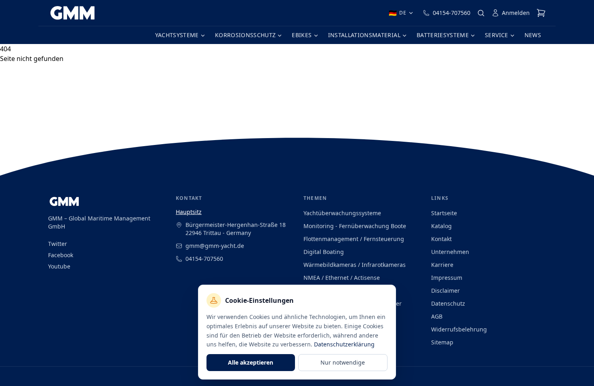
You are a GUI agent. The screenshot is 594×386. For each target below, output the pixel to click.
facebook (60, 255)
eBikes (302, 35)
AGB (436, 316)
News (532, 35)
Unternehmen (450, 252)
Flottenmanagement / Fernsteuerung (353, 239)
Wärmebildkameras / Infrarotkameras (354, 265)
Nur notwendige (342, 362)
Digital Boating (323, 252)
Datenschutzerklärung (344, 344)
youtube (59, 266)
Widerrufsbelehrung (459, 329)
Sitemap (442, 342)
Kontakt (441, 239)
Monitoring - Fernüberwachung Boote (354, 226)
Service (496, 35)
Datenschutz (448, 303)
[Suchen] (481, 13)
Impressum (446, 277)
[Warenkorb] (541, 13)
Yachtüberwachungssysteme (342, 213)
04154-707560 (451, 13)
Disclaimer (445, 290)
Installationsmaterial (364, 35)
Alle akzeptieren (250, 362)
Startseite (444, 213)
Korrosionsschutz (245, 35)
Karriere (442, 265)
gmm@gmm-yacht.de (214, 246)
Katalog (441, 226)
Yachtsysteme (177, 35)
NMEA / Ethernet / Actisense (341, 277)
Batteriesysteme (443, 35)
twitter (57, 244)
